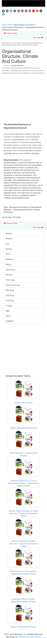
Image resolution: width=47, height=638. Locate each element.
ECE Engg (10, 295)
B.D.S (8, 254)
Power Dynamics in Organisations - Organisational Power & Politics (23, 572)
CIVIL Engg (10, 280)
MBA (8, 311)
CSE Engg (10, 300)
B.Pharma (10, 259)
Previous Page (11, 33)
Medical (9, 233)
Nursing (9, 249)
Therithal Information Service (29, 636)
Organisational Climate (24, 402)
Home (4, 24)
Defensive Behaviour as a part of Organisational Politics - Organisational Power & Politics (23, 483)
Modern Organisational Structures (23, 427)
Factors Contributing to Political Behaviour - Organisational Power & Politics (23, 543)
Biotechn (9, 274)
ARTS (10, 24)
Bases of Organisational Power (23, 626)
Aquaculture (10, 269)
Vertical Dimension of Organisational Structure (23, 454)
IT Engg (9, 305)
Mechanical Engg (12, 285)
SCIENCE (9, 321)
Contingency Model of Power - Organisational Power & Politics (23, 600)
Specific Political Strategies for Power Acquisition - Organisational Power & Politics (23, 513)
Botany (8, 264)
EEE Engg (10, 290)
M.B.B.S (9, 238)
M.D (7, 243)
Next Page (37, 37)
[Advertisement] (23, 99)
